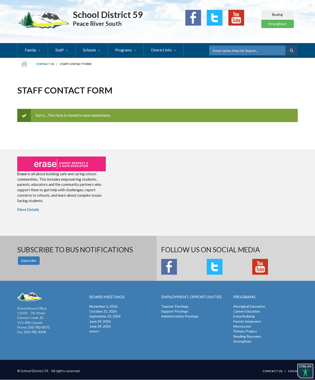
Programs (123, 50)
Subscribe (28, 260)
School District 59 (108, 14)
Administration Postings (180, 316)
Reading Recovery (247, 336)
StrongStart (277, 24)
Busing (277, 14)
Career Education (246, 311)
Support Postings (174, 311)
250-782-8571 (39, 327)
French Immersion (247, 321)
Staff (59, 50)
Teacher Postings (175, 306)
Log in (293, 371)
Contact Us (273, 371)
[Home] (43, 19)
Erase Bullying (244, 316)
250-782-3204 (35, 332)
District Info (161, 50)
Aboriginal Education (249, 306)
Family (30, 50)
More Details (28, 209)
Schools (89, 50)
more (93, 331)
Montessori (242, 326)
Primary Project (245, 331)
